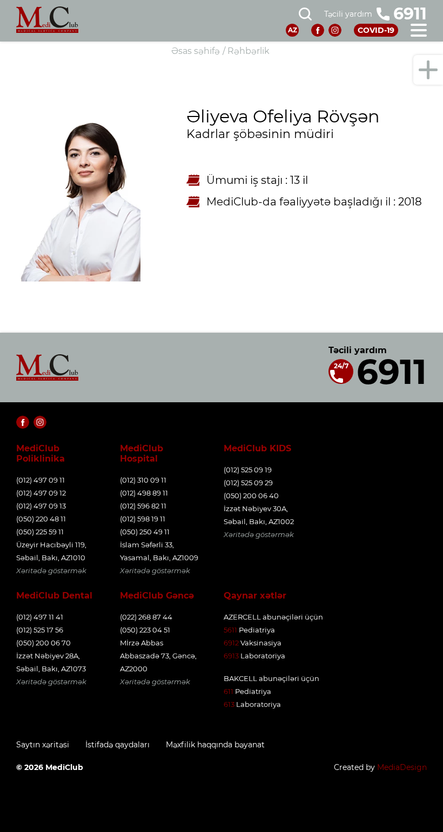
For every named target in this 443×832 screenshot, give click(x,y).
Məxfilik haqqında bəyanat (215, 745)
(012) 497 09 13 (41, 505)
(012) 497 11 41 (39, 617)
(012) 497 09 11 (40, 480)
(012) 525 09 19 (248, 469)
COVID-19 (376, 30)
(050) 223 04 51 (145, 629)
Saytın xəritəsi (42, 745)
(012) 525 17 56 (39, 629)
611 (228, 691)
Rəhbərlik (248, 51)
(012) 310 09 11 (143, 480)
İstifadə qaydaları (117, 745)
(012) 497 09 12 (41, 493)
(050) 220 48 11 (41, 518)
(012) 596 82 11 (143, 505)
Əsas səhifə (195, 51)
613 (229, 704)
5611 (230, 629)
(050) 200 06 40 (251, 495)
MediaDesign (402, 767)
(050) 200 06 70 (43, 642)
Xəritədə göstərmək (51, 570)
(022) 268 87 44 (146, 617)
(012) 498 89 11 (144, 493)
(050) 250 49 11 (145, 531)
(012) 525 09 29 (248, 482)
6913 (231, 655)
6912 (231, 642)
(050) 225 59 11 (40, 531)
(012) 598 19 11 (142, 518)
